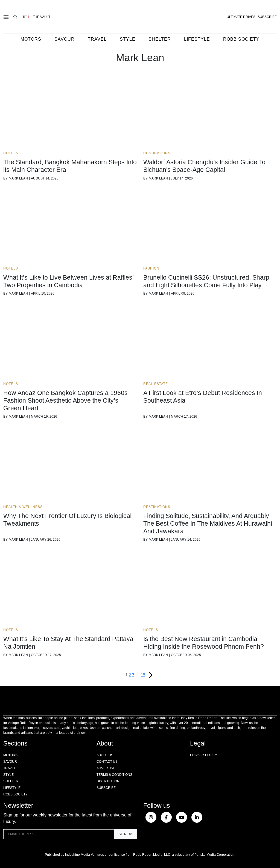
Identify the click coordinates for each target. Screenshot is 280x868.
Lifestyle (197, 39)
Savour (64, 39)
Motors (31, 39)
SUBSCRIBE (267, 17)
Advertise (106, 768)
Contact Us (107, 762)
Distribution (108, 781)
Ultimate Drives (241, 17)
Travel (97, 39)
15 (143, 674)
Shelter (159, 39)
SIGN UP (125, 834)
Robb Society (241, 39)
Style (127, 39)
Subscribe (106, 788)
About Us (105, 755)
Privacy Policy (203, 755)
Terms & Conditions (114, 775)
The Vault (41, 17)
